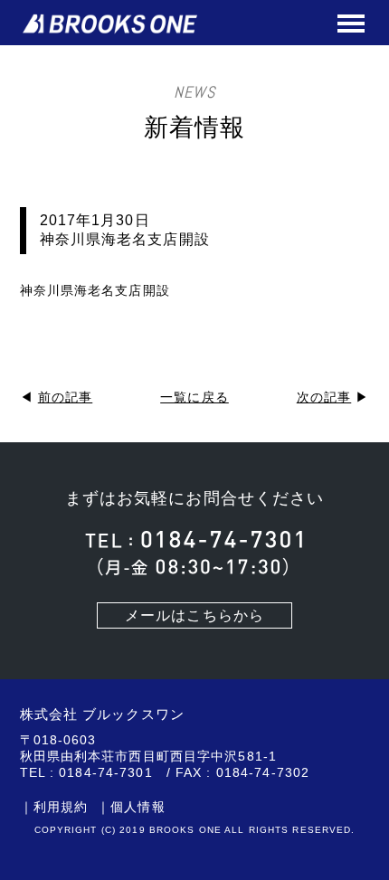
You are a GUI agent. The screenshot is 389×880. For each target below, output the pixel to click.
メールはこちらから (194, 615)
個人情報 (137, 807)
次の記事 (324, 397)
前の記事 (65, 397)
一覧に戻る (194, 397)
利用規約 (60, 807)
